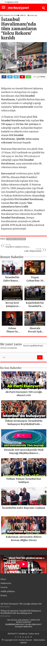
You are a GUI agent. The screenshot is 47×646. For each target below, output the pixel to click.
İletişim (4, 595)
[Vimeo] (31, 637)
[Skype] (28, 637)
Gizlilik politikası (8, 591)
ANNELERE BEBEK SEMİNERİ (28, 621)
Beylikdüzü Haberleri (14, 624)
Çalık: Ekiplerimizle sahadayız (33, 250)
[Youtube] (26, 637)
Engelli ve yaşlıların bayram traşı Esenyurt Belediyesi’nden (18, 246)
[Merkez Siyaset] (17, 7)
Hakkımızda (6, 583)
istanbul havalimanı (16, 239)
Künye (3, 579)
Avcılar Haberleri (32, 624)
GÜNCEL (23, 15)
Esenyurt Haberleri (23, 627)
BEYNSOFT (12, 634)
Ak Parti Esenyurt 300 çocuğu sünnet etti (21, 604)
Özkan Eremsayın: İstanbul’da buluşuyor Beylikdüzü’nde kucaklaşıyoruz (21, 612)
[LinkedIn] (23, 637)
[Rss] (16, 637)
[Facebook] (18, 637)
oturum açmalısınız (8, 348)
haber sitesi (34, 634)
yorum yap (33, 15)
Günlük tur (23, 634)
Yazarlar (4, 587)
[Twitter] (20, 637)
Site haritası (12, 620)
